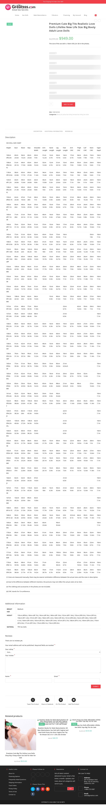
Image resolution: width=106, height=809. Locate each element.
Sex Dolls (86, 114)
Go (70, 788)
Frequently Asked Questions (17, 779)
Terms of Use (13, 791)
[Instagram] (43, 774)
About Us (11, 773)
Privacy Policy (13, 788)
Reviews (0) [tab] (68, 131)
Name (8, 676)
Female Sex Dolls (77, 114)
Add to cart (68, 104)
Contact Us (12, 794)
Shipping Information (15, 782)
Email (56, 676)
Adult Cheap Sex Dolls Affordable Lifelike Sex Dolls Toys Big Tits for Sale (85, 726)
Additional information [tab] (54, 131)
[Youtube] (38, 774)
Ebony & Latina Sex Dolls (64, 114)
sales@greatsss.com (91, 795)
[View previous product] (95, 20)
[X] (47, 774)
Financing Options (14, 776)
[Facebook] (33, 774)
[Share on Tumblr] (33, 794)
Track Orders (13, 785)
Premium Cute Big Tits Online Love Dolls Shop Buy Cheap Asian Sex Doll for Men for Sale (20, 755)
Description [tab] (38, 131)
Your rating (10, 649)
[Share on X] (33, 789)
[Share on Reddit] (48, 789)
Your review (10, 655)
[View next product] (99, 20)
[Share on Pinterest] (43, 789)
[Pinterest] (33, 779)
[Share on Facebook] (38, 789)
